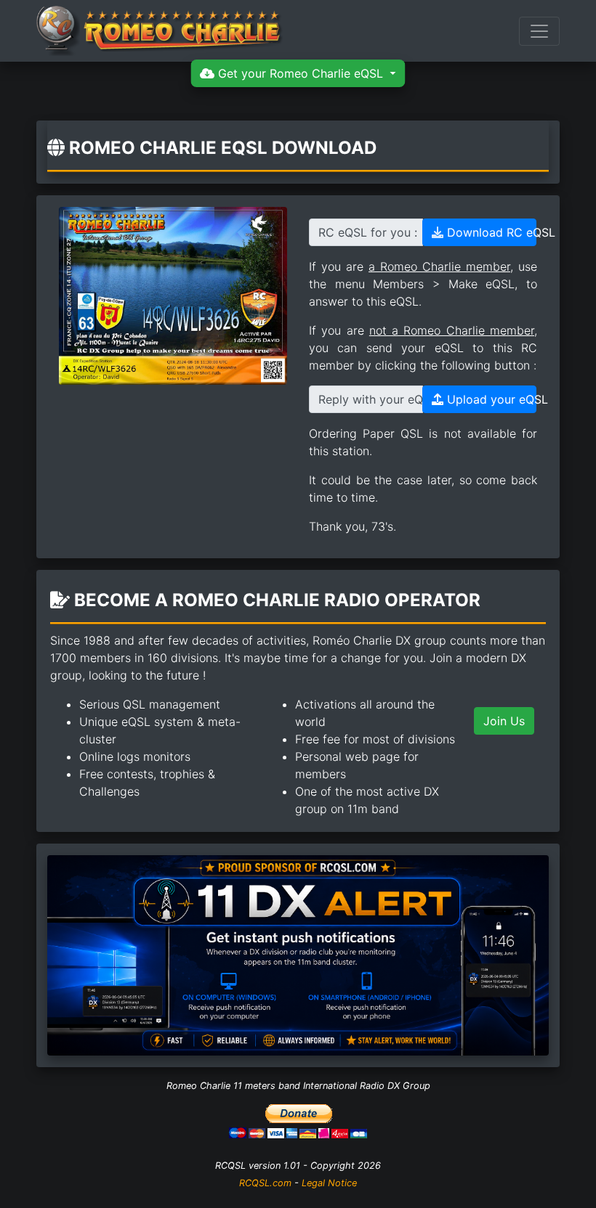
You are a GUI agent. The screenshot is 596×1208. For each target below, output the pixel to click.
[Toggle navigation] (539, 31)
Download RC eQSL (489, 232)
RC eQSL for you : (367, 232)
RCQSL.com (265, 1183)
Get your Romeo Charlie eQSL (300, 73)
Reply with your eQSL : (370, 399)
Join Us (504, 721)
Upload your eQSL (489, 399)
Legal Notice (329, 1183)
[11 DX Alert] (298, 954)
